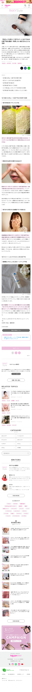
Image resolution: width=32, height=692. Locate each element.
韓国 (26, 506)
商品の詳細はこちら (16, 330)
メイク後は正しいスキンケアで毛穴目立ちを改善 (14, 88)
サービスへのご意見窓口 (18, 659)
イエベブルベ (16, 511)
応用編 (13, 400)
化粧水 (12, 513)
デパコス (26, 513)
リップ (8, 400)
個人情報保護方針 (11, 674)
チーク (17, 400)
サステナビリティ (19, 680)
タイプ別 (14, 63)
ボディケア (19, 440)
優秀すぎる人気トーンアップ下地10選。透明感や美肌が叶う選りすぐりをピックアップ (16, 338)
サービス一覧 (4, 680)
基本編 (20, 506)
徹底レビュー (5, 508)
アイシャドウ (14, 508)
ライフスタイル (16, 515)
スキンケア (4, 436)
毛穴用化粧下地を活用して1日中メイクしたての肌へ (15, 90)
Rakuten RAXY (8, 6)
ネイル (18, 443)
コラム (3, 447)
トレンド (21, 508)
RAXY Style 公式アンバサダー (10, 506)
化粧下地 (19, 63)
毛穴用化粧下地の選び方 (8, 83)
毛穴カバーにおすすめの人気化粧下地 (11, 80)
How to (3, 63)
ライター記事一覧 (16, 374)
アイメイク (4, 440)
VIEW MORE (16, 495)
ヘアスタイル (8, 511)
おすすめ (9, 63)
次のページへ (16, 348)
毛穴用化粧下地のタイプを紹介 (10, 85)
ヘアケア (3, 443)
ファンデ (14, 425)
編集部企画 (22, 503)
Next (28, 355)
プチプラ (24, 511)
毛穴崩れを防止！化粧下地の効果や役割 (12, 78)
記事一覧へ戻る (16, 380)
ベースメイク (9, 61)
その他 (18, 447)
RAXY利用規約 (10, 659)
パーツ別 (6, 513)
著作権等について (20, 674)
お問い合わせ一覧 (11, 680)
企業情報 (3, 674)
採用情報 (28, 674)
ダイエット (19, 513)
